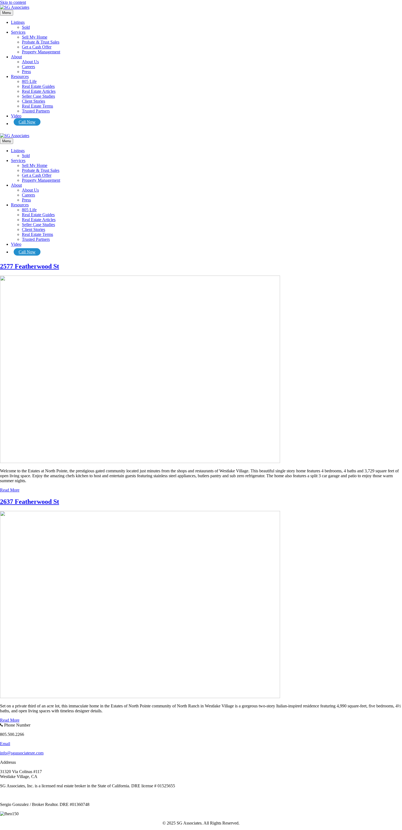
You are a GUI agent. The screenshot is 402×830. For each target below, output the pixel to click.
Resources (20, 76)
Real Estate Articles (39, 91)
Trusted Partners (36, 111)
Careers (28, 66)
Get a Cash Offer (36, 47)
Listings (18, 22)
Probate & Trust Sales (40, 42)
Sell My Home (34, 37)
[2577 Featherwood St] (140, 461)
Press (26, 71)
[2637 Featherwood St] (140, 696)
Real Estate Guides (38, 86)
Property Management (41, 52)
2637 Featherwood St (29, 501)
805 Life (29, 81)
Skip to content (13, 2)
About (16, 56)
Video (16, 116)
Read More (9, 490)
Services (18, 32)
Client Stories (33, 101)
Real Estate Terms (37, 106)
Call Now (27, 122)
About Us (30, 61)
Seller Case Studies (38, 96)
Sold (26, 27)
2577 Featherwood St (29, 266)
